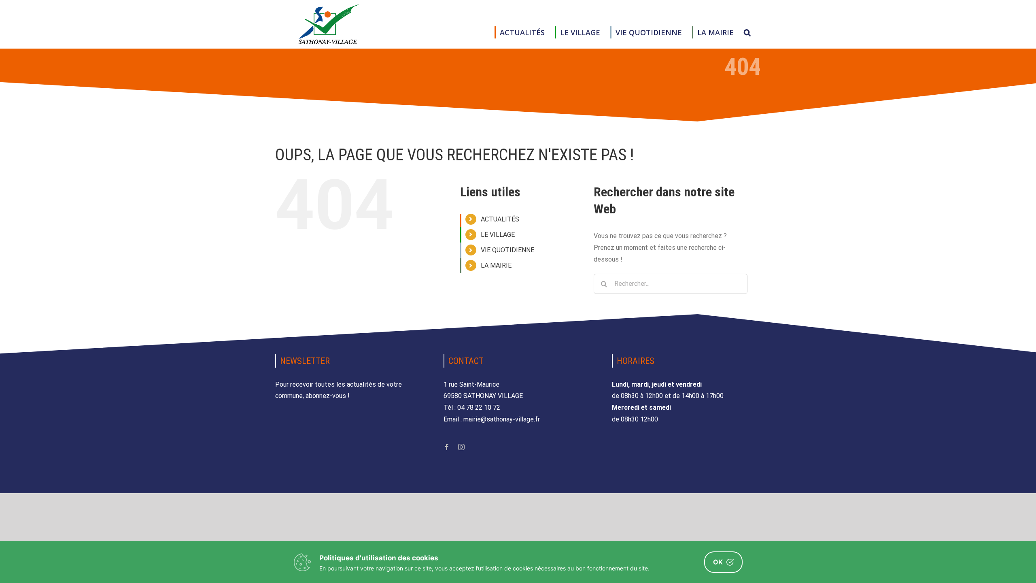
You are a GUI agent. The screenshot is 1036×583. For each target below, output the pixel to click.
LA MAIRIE (496, 265)
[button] (747, 32)
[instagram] (461, 447)
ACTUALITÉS (500, 219)
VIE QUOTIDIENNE (507, 250)
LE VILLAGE (498, 234)
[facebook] (447, 447)
